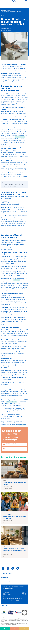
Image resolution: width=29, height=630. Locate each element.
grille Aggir (16, 280)
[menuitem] (5, 628)
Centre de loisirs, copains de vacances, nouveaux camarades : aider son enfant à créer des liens (14, 516)
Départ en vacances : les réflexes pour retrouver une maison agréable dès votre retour (14, 550)
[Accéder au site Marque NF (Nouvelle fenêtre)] (4, 612)
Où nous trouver (5, 605)
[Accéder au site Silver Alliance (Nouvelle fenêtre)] (25, 612)
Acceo (17, 600)
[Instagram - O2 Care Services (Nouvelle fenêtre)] (8, 568)
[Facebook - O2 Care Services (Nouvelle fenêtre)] (3, 568)
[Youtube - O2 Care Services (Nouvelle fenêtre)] (17, 568)
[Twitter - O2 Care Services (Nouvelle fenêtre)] (12, 568)
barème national (20, 137)
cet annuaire (22, 424)
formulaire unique (11, 402)
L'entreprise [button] (4, 577)
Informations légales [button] (6, 581)
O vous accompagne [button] (7, 573)
